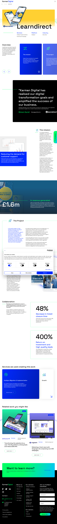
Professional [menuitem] (28, 516)
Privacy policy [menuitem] (5, 510)
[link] (55, 2)
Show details (48, 269)
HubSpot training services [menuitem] (29, 493)
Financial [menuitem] (28, 513)
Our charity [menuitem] (19, 500)
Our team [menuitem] (19, 491)
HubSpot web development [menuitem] (29, 500)
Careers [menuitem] (18, 493)
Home (2, 4)
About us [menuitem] (18, 488)
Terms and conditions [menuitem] (7, 514)
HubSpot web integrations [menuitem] (29, 503)
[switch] (22, 265)
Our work (5, 4)
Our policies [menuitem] (5, 516)
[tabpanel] (31, 59)
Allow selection (29, 272)
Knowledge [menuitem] (19, 498)
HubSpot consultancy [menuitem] (30, 486)
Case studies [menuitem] (19, 495)
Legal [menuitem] (27, 511)
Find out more (47, 470)
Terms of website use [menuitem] (7, 512)
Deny (12, 272)
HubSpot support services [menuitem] (29, 496)
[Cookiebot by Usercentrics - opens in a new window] (48, 250)
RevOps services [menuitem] (29, 506)
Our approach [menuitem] (20, 486)
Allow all (44, 272)
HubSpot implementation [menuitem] (29, 489)
